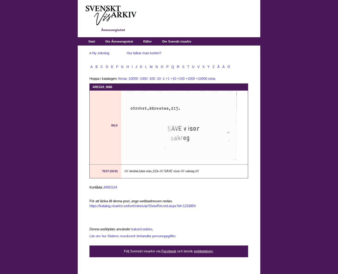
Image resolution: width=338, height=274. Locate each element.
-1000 (143, 78)
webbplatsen (203, 251)
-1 (163, 78)
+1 (167, 78)
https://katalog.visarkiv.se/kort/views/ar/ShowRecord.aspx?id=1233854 (142, 206)
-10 (158, 78)
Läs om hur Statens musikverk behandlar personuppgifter (132, 236)
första (122, 78)
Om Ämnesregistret (119, 41)
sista (211, 78)
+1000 (190, 78)
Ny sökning (100, 53)
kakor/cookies (141, 229)
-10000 (133, 78)
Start (91, 41)
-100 (151, 78)
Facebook (168, 251)
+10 (173, 78)
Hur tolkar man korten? (144, 53)
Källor (147, 41)
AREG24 (110, 187)
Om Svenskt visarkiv (176, 41)
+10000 (201, 78)
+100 (181, 78)
